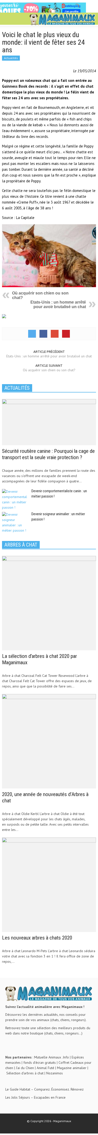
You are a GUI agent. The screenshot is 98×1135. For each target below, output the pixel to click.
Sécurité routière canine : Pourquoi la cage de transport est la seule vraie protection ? (48, 454)
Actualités (11, 58)
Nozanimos (54, 1073)
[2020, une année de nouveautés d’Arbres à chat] (49, 740)
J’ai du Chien (25, 1068)
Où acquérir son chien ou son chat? (49, 370)
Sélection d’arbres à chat (24, 1073)
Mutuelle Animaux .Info (51, 1057)
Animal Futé (45, 1068)
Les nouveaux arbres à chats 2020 (37, 938)
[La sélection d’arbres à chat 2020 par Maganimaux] (49, 602)
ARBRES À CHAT (21, 545)
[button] (19, 19)
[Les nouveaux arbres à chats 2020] (49, 884)
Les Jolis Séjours (17, 1097)
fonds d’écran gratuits (39, 1062)
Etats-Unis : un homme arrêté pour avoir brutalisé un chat (58, 304)
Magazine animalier (71, 1068)
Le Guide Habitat (17, 1089)
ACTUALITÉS (17, 388)
